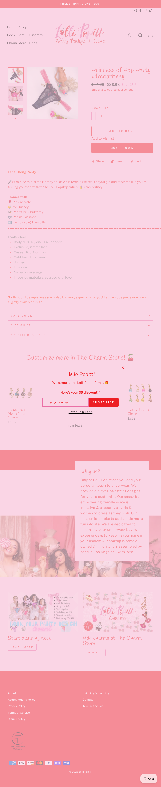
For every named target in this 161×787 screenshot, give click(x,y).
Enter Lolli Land (80, 412)
